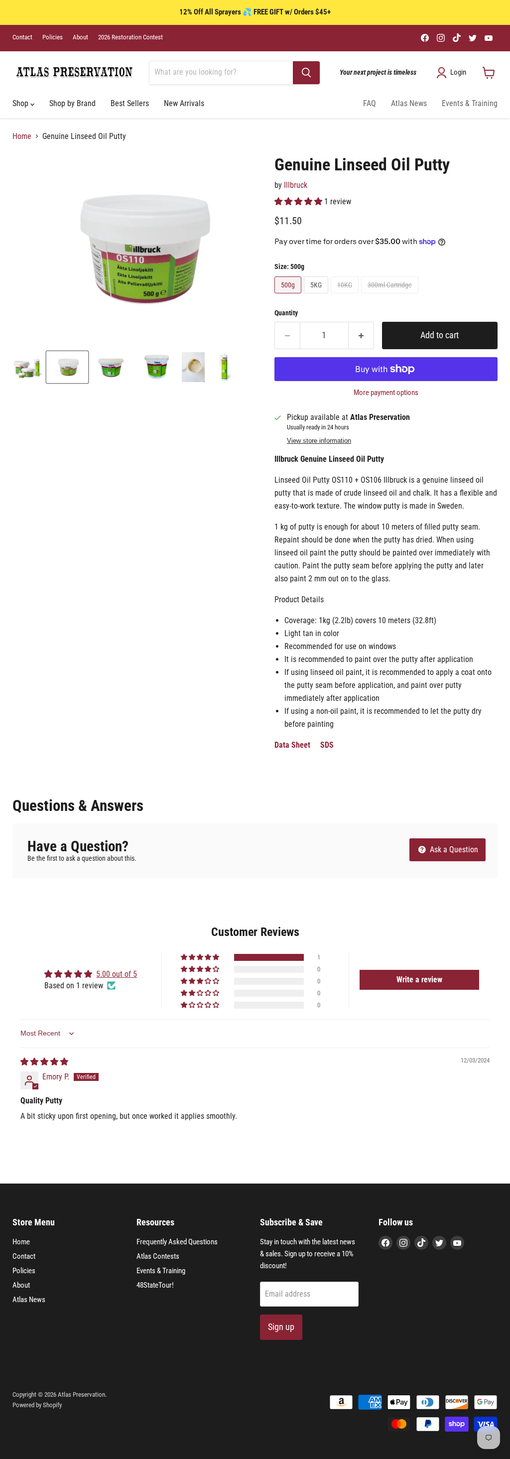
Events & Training (470, 103)
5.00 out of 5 (116, 974)
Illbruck (295, 185)
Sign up (281, 1327)
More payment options (386, 393)
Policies (52, 37)
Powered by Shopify (37, 1405)
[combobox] (221, 72)
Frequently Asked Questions (177, 1241)
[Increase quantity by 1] (361, 335)
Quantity (286, 313)
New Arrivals (184, 103)
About (80, 37)
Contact (22, 37)
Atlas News (409, 103)
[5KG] (317, 295)
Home (21, 136)
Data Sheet (292, 745)
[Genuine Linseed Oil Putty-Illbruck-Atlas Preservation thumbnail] (27, 367)
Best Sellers (130, 103)
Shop (21, 103)
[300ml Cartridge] (391, 295)
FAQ (369, 103)
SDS (327, 745)
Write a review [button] (419, 979)
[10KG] (346, 295)
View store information (319, 440)
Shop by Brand (72, 103)
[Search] (306, 72)
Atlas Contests (157, 1256)
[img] (44, 1061)
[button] (299, 201)
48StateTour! (155, 1285)
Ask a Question (453, 849)
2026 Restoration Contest (130, 37)
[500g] (289, 295)
